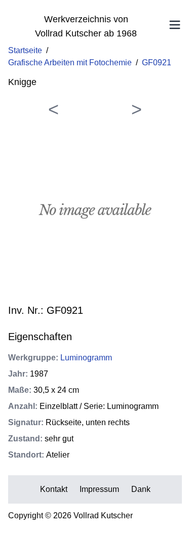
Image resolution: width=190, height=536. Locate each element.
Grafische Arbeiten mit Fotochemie (70, 62)
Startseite (25, 50)
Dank (140, 489)
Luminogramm (86, 357)
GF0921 (156, 62)
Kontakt (53, 489)
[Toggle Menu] (175, 25)
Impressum (99, 489)
